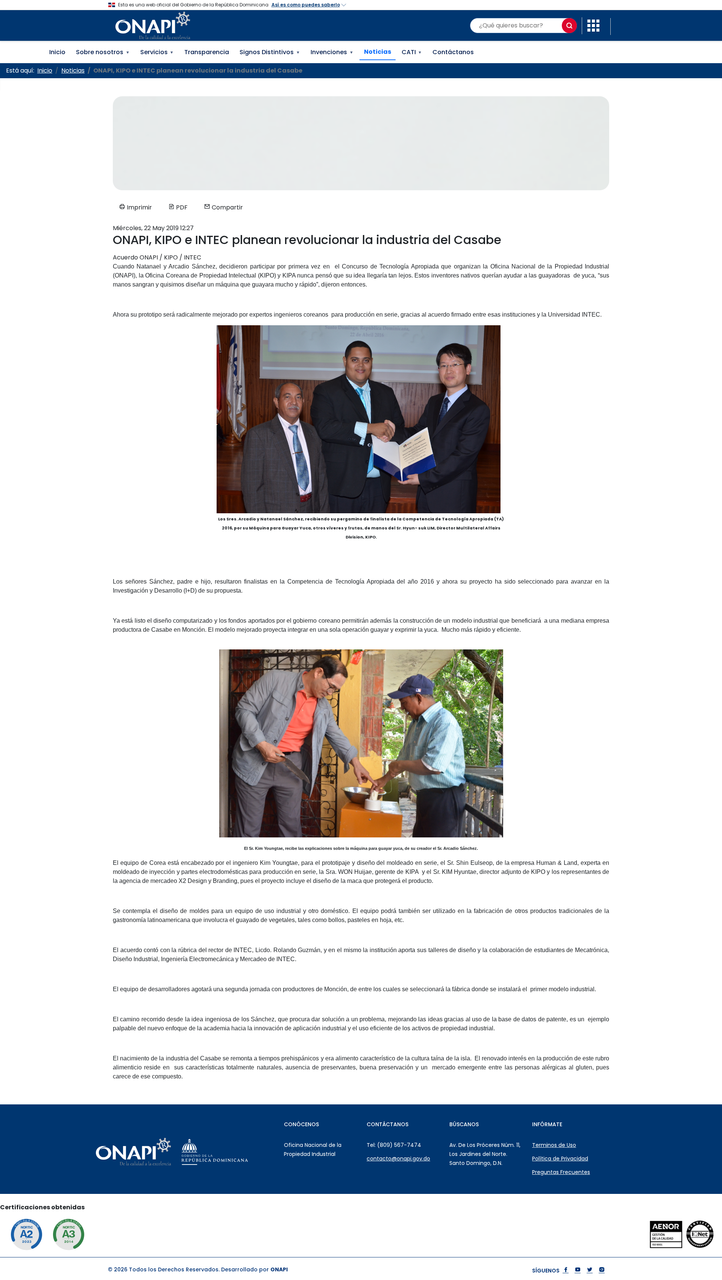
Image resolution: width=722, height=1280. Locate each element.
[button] (593, 25)
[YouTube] (578, 1270)
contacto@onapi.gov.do (398, 1158)
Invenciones (332, 52)
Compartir (226, 207)
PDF (181, 207)
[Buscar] (569, 25)
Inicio (57, 52)
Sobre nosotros (103, 52)
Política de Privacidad (560, 1158)
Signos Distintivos (270, 52)
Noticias (377, 51)
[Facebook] (566, 1270)
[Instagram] (602, 1270)
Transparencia (206, 52)
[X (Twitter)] (590, 1270)
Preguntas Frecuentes (561, 1172)
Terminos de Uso (554, 1145)
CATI (412, 52)
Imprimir (138, 207)
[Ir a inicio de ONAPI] (152, 1152)
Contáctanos (453, 52)
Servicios (157, 52)
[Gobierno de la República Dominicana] (233, 1152)
